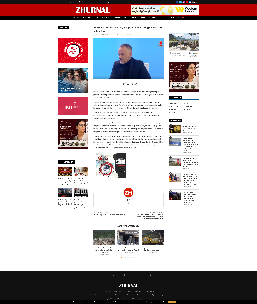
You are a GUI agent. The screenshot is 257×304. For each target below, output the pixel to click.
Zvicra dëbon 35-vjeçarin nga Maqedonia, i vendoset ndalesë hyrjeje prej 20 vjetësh (190, 162)
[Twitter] (180, 2)
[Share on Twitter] (123, 84)
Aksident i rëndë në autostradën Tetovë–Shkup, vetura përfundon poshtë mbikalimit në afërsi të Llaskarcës (190, 197)
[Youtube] (187, 2)
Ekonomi (117, 18)
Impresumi (88, 2)
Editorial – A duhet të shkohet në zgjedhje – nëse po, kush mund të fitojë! (65, 182)
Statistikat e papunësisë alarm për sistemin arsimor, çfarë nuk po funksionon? (80, 204)
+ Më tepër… (173, 18)
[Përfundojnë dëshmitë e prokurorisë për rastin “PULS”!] (128, 237)
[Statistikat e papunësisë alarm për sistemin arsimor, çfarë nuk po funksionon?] (81, 192)
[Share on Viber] (135, 84)
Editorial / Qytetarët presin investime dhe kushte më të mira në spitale (65, 203)
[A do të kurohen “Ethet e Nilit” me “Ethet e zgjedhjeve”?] (81, 171)
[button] (96, 244)
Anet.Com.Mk (145, 299)
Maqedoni (76, 18)
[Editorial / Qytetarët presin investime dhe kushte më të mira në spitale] (65, 192)
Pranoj (172, 302)
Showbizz (153, 18)
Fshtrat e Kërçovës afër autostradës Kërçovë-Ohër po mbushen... (104, 250)
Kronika (135, 18)
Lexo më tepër (181, 302)
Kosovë (95, 18)
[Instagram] (183, 2)
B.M (128, 200)
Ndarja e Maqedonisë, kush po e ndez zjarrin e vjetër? (190, 128)
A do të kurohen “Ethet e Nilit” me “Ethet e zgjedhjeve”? (81, 181)
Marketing (95, 2)
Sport (143, 18)
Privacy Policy (108, 2)
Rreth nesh (80, 2)
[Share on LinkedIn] (127, 84)
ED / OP (125, 18)
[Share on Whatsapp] (131, 84)
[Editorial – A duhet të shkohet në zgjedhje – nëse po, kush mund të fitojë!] (65, 171)
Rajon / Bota (106, 18)
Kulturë (163, 18)
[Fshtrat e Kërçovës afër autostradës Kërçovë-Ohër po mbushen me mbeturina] (104, 237)
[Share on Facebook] (120, 84)
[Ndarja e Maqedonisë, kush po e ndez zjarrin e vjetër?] (175, 129)
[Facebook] (177, 2)
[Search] (198, 18)
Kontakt (101, 2)
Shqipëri (86, 18)
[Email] (190, 2)
